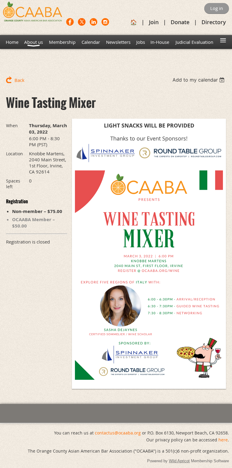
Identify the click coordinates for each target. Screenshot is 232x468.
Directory (213, 22)
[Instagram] (105, 22)
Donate (180, 22)
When (12, 125)
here (223, 440)
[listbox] (199, 79)
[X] (81, 22)
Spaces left (13, 183)
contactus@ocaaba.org (118, 433)
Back (19, 80)
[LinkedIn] (93, 22)
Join (154, 22)
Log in (216, 8)
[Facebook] (70, 22)
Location (14, 154)
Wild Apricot (179, 461)
